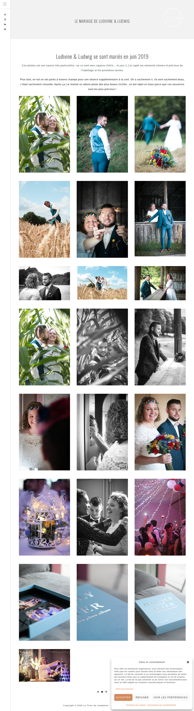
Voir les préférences (171, 697)
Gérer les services (124, 689)
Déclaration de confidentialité (161, 705)
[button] (187, 662)
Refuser (142, 697)
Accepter (123, 697)
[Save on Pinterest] (106, 692)
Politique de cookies (136, 705)
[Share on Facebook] (98, 692)
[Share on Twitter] (102, 692)
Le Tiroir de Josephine (173, 17)
